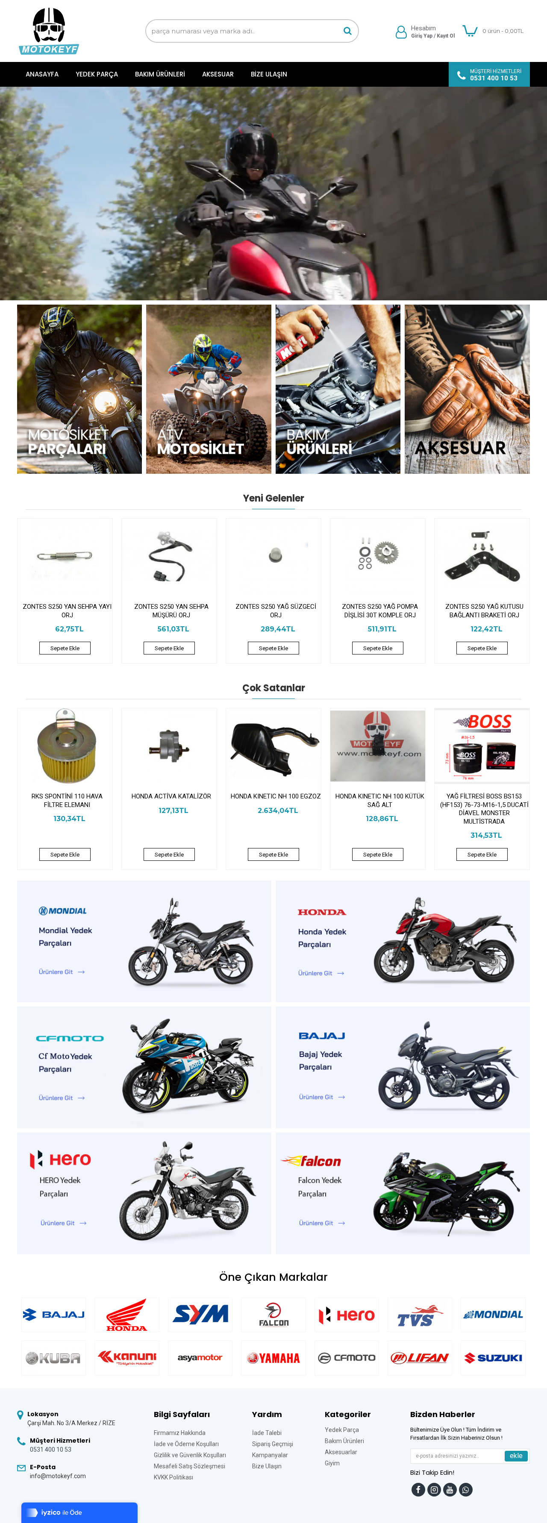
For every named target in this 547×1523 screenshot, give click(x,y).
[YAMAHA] (273, 1358)
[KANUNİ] (126, 1358)
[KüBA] (53, 1358)
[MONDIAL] (493, 1314)
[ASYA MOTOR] (200, 1358)
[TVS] (420, 1314)
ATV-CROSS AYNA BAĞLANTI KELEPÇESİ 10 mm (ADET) (171, 800)
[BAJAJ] (53, 1314)
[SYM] (200, 1314)
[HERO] (347, 1314)
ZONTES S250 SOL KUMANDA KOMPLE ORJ (380, 611)
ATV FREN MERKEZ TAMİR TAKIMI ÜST (380, 800)
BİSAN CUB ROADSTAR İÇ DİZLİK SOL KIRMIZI (276, 800)
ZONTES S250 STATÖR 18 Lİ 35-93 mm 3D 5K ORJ (276, 611)
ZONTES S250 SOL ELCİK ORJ (484, 606)
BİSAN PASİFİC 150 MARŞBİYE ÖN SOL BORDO (484, 800)
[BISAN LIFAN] (420, 1358)
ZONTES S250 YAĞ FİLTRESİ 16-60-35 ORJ (171, 611)
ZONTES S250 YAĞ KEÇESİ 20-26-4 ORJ (67, 611)
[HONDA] (126, 1314)
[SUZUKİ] (493, 1358)
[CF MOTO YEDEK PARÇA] (347, 1358)
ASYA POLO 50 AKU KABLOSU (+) (67, 800)
